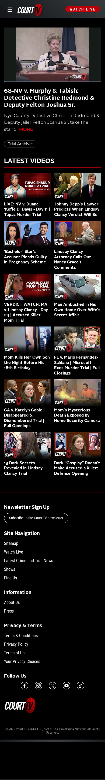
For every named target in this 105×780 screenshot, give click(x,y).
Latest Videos (29, 161)
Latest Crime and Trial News (28, 560)
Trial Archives (20, 144)
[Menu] (9, 9)
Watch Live (82, 9)
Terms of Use (15, 652)
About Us (12, 602)
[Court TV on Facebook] (24, 685)
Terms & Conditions (21, 635)
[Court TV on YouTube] (66, 685)
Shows (9, 569)
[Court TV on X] (52, 685)
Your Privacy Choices (22, 661)
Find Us (10, 577)
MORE (26, 129)
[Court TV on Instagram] (38, 685)
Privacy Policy (16, 644)
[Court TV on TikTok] (80, 685)
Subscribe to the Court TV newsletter (36, 518)
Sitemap (11, 543)
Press (9, 611)
